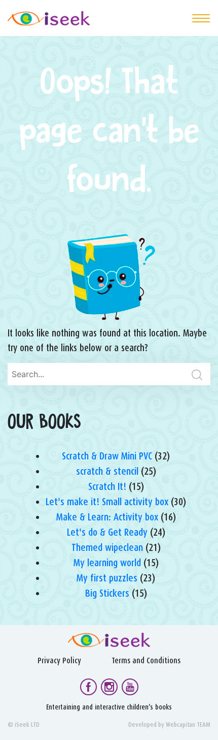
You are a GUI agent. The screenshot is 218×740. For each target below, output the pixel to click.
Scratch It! (107, 486)
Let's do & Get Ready (107, 532)
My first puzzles (107, 578)
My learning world (107, 563)
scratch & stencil (107, 471)
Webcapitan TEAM (188, 724)
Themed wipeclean (107, 547)
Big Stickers (107, 593)
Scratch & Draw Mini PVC (107, 456)
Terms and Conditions (146, 660)
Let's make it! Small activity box (107, 502)
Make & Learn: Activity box (107, 517)
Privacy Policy (59, 660)
